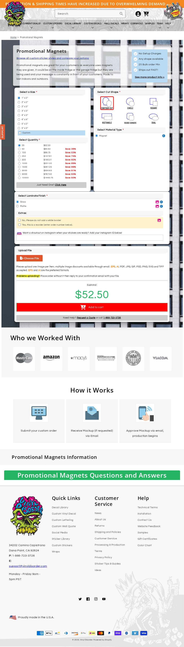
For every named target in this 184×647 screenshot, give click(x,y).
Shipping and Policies (108, 532)
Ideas (98, 570)
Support (2, 132)
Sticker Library (61, 539)
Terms (98, 551)
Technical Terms (148, 507)
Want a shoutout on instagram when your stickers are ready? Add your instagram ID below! (72, 233)
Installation (144, 513)
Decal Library (60, 507)
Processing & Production (110, 545)
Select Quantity (28, 140)
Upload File (25, 250)
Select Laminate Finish (32, 196)
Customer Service (106, 538)
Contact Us (145, 520)
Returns (99, 526)
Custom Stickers (62, 545)
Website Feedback (149, 526)
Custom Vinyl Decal (64, 513)
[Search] (121, 14)
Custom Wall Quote (64, 526)
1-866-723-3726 (112, 317)
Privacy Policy (103, 557)
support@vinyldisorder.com (28, 566)
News (98, 513)
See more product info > (150, 77)
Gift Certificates (147, 539)
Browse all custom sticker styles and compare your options (53, 58)
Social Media (60, 532)
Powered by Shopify (102, 640)
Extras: (22, 213)
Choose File (31, 258)
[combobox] (90, 14)
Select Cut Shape (107, 92)
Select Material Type (109, 130)
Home (13, 37)
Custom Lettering (62, 520)
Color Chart (145, 545)
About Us (100, 519)
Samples (143, 532)
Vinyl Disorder (86, 640)
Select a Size (27, 92)
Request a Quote (86, 317)
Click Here (60, 185)
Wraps (56, 551)
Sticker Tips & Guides (108, 563)
